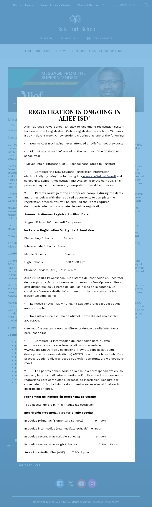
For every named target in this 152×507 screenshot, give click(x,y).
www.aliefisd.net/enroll (99, 176)
